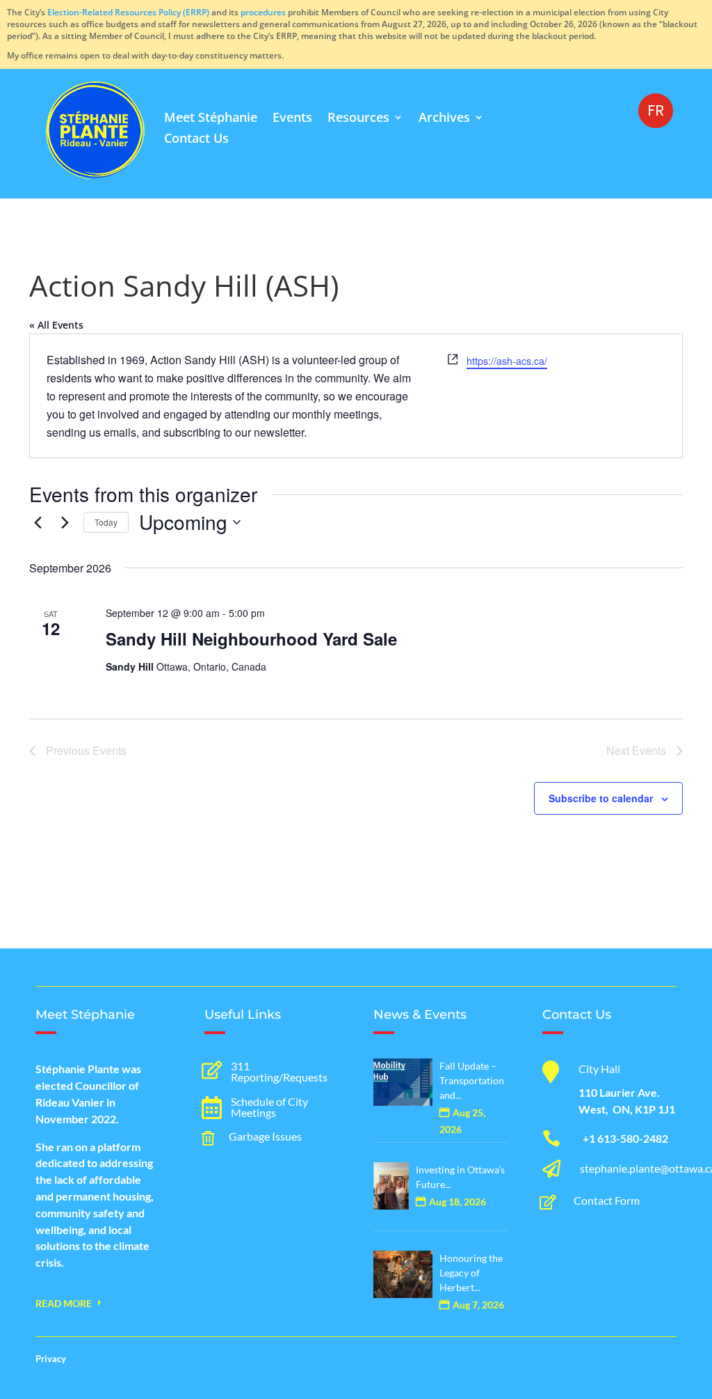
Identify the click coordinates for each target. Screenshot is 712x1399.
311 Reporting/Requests (279, 1071)
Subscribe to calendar (601, 798)
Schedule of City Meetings (269, 1107)
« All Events (56, 324)
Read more (63, 1303)
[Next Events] (64, 522)
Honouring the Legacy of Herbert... (471, 1272)
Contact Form (607, 1200)
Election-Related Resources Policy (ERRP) (128, 12)
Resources (358, 118)
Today (106, 522)
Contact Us (196, 139)
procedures (263, 12)
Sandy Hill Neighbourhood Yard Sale (251, 638)
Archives (444, 118)
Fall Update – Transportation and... (471, 1080)
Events (292, 118)
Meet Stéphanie (210, 118)
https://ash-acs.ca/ (507, 361)
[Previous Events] (37, 522)
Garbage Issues (265, 1136)
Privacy (50, 1358)
